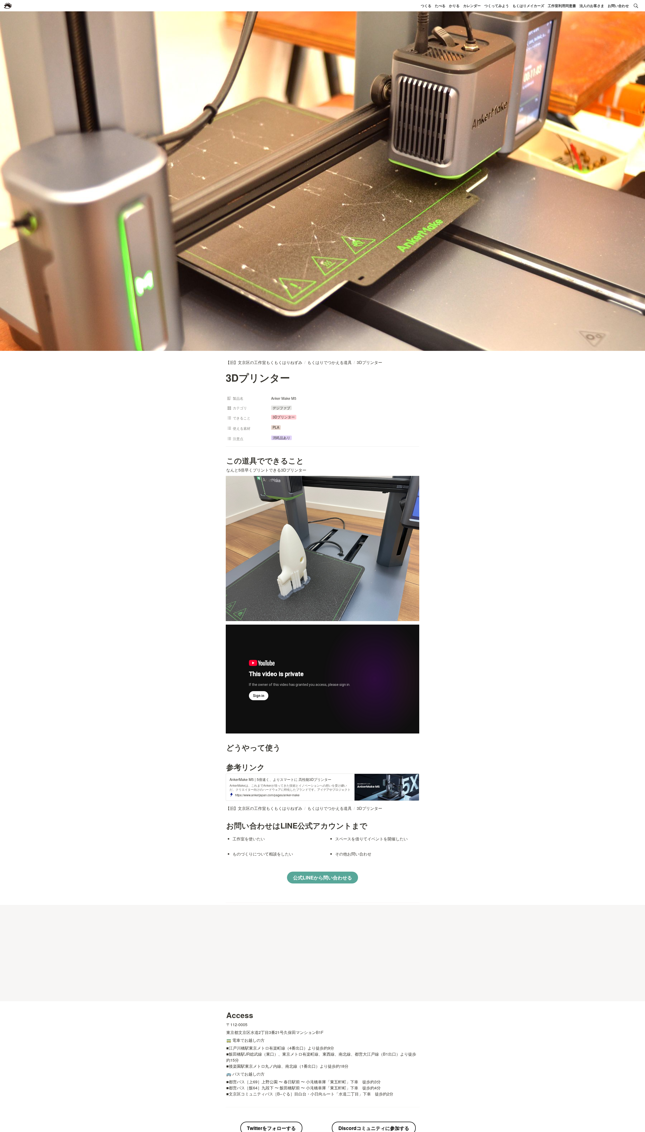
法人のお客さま (591, 5)
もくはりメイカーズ (528, 5)
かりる (454, 5)
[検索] (636, 6)
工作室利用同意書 (562, 5)
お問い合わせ (618, 5)
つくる (426, 5)
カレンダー (472, 5)
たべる (440, 5)
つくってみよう (496, 5)
